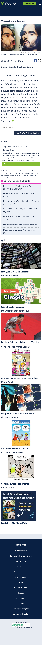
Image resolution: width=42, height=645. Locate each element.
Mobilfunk (29, 3)
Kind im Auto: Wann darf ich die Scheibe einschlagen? (21, 202)
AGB (21, 582)
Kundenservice (21, 551)
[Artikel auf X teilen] (39, 61)
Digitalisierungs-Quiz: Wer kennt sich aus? (19, 231)
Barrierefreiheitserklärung (21, 556)
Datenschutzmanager (21, 572)
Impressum (21, 561)
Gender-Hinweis (21, 587)
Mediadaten (21, 598)
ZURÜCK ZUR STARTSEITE (28, 133)
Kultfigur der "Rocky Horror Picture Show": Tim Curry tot (19, 187)
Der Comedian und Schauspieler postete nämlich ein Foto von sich (20, 91)
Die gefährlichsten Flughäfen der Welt (20, 224)
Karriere (21, 603)
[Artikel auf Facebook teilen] (35, 61)
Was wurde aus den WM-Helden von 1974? (19, 218)
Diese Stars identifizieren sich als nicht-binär (20, 195)
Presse (21, 593)
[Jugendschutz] (21, 625)
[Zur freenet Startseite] (8, 3)
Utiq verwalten (21, 577)
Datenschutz (21, 566)
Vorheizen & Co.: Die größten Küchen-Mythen (20, 210)
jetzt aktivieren (12, 164)
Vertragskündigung (21, 609)
